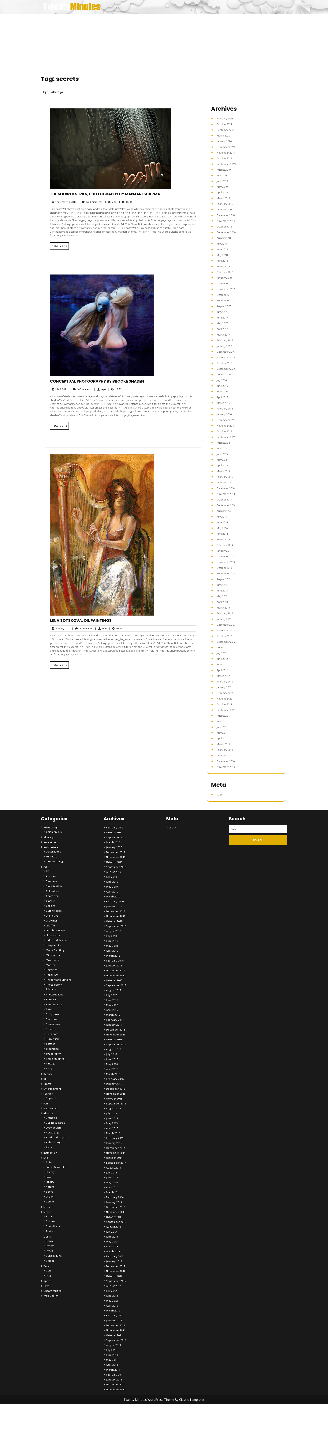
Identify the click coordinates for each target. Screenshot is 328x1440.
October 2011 (224, 704)
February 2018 (225, 272)
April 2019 (222, 192)
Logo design (53, 1127)
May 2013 (222, 596)
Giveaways (50, 1108)
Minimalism (53, 955)
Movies (47, 1212)
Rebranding (53, 1142)
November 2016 (226, 357)
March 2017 (223, 334)
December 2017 (226, 283)
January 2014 (224, 550)
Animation (49, 842)
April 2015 (222, 465)
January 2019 (224, 209)
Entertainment (52, 1088)
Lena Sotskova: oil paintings (81, 620)
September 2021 (226, 130)
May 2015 (222, 459)
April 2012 (222, 670)
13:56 (114, 389)
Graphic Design (55, 930)
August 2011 (224, 715)
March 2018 (223, 266)
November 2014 (226, 494)
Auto (49, 1162)
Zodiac (50, 1201)
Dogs (49, 1275)
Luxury (50, 1182)
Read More (59, 246)
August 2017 (224, 306)
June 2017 (222, 317)
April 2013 (222, 602)
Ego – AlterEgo (53, 92)
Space (47, 1281)
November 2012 (226, 630)
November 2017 (226, 289)
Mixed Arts (52, 960)
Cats (48, 1270)
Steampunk (53, 1024)
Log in (220, 794)
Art (45, 867)
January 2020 (224, 141)
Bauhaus (51, 881)
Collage (50, 905)
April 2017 (222, 329)
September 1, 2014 (65, 202)
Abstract (51, 876)
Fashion (48, 1093)
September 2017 (226, 300)
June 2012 (222, 658)
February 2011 (225, 749)
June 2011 (222, 727)
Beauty (47, 1074)
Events (50, 1246)
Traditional (52, 1048)
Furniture (51, 856)
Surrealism (52, 1039)
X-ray (49, 1068)
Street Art (52, 1034)
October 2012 (224, 636)
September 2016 (226, 368)
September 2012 (226, 641)
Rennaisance (54, 1004)
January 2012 (224, 687)
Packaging (52, 1132)
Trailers (50, 1231)
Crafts (47, 1083)
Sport (49, 1191)
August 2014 (224, 511)
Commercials (54, 832)
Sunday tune (54, 1255)
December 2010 (226, 761)
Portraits (51, 999)
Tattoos (50, 1043)
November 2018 (226, 221)
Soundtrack (53, 1226)
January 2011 (224, 755)
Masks (47, 1207)
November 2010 (226, 767)
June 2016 (222, 385)
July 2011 (222, 721)
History (50, 1172)
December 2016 (226, 351)
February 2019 (225, 203)
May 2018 (222, 255)
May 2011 (222, 732)
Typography (53, 1053)
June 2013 (222, 590)
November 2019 (226, 152)
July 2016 (222, 380)
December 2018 (226, 215)
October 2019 (224, 158)
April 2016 (222, 397)
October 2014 (224, 499)
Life (45, 1157)
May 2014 (222, 528)
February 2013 (225, 613)
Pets (46, 1266)
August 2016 (224, 374)
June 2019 (222, 181)
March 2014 (223, 539)
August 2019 (224, 169)
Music (47, 1236)
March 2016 (223, 403)
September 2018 (226, 232)
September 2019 (226, 164)
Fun (45, 1103)
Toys (46, 1286)
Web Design (50, 1295)
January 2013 (224, 619)
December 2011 (226, 693)
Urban (50, 1196)
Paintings (52, 970)
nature (50, 1186)
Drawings (52, 920)
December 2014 (226, 488)
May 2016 (222, 391)
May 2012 (222, 664)
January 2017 (224, 346)
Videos (50, 1260)
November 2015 (226, 425)
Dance (50, 1241)
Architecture (50, 847)
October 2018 (224, 226)
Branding (51, 1117)
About (110, 1427)
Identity (48, 1113)
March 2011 (223, 744)
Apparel (51, 1098)
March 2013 (223, 607)
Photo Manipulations (59, 979)
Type (49, 1147)
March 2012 (223, 676)
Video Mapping (55, 1058)
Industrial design (56, 940)
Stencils (51, 1029)
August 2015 (224, 442)
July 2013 (222, 585)
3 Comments (81, 389)
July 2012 (222, 653)
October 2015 (224, 431)
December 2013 (226, 556)
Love (49, 1177)
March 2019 (223, 198)
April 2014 (222, 533)
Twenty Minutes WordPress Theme (149, 1400)
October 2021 (224, 124)
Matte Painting (55, 950)
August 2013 (224, 579)
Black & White (54, 886)
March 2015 (223, 471)
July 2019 (222, 175)
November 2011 (226, 698)
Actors (50, 1216)
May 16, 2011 (62, 629)
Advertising (50, 827)
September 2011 (226, 710)
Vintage (50, 1063)
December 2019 (226, 147)
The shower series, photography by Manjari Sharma (105, 194)
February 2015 (225, 476)
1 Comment (82, 629)
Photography (54, 984)
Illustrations (53, 935)
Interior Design (55, 861)
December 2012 (226, 624)
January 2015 (224, 482)
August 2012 (224, 647)
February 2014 (225, 545)
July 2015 (222, 448)
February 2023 (225, 118)
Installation (50, 1153)
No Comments (90, 202)
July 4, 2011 (60, 389)
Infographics (54, 945)
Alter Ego (48, 837)
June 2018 (222, 249)
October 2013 (224, 567)
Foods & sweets (55, 1167)
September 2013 (226, 573)
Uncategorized (52, 1291)
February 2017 (225, 340)
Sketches (51, 1019)
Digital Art (52, 915)
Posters (51, 1221)
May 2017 (222, 323)
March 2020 (223, 135)
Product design (55, 1137)
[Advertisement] (164, 42)
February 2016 (225, 408)
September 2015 (226, 437)
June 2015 (222, 454)
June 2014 (222, 522)
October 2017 (224, 294)
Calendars (52, 891)
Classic (50, 901)
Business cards (55, 1122)
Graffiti (50, 925)
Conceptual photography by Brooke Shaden (97, 381)
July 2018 (222, 243)
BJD (45, 1079)
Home (110, 1417)
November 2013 (226, 562)
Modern (51, 965)
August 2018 (224, 238)
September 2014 (226, 505)
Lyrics (49, 1251)
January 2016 (224, 414)
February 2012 (225, 681)
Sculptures (52, 1014)
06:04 (125, 202)
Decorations (53, 851)
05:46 (115, 628)
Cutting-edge (54, 910)
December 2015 (226, 420)
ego (111, 202)
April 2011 (222, 738)
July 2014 (222, 516)
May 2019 (222, 186)
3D (47, 871)
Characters (53, 896)
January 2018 (224, 277)
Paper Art (52, 974)
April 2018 (222, 260)
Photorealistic (54, 994)
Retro (49, 1009)
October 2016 (224, 363)
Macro (52, 989)
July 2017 (222, 312)
